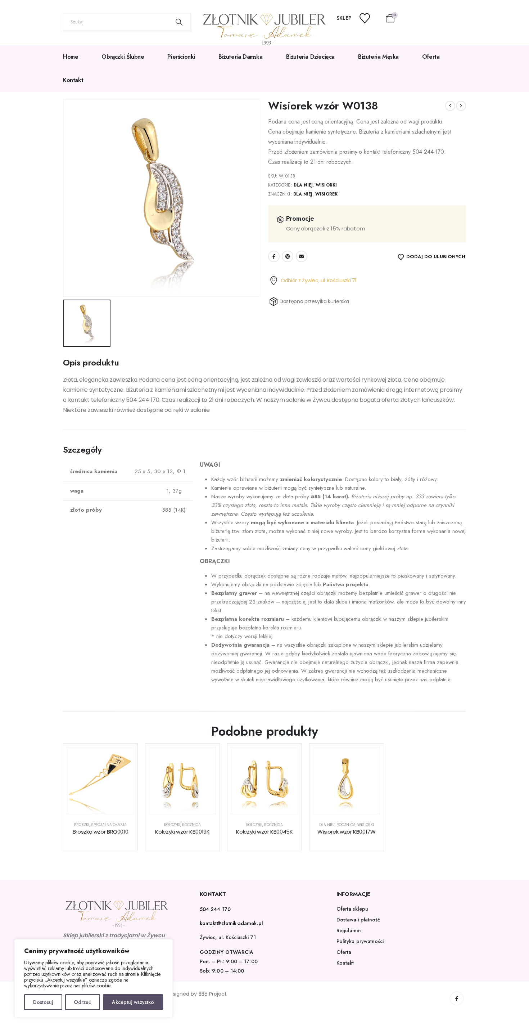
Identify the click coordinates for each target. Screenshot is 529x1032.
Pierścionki (181, 57)
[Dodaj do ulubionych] (123, 758)
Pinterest (287, 256)
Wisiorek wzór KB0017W (346, 831)
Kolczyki (172, 824)
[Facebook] (457, 998)
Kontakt (73, 80)
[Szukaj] (179, 22)
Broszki (81, 824)
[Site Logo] (264, 29)
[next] (461, 106)
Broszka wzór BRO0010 (100, 831)
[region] (93, 978)
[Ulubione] (369, 18)
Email (301, 256)
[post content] (100, 781)
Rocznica (191, 824)
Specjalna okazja (109, 824)
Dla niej (303, 185)
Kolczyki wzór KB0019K (182, 831)
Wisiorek (326, 194)
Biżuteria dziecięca (310, 57)
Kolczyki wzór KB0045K (264, 831)
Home (70, 57)
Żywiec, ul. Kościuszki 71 (228, 937)
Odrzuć (82, 1002)
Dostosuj (43, 1002)
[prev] (450, 106)
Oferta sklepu (352, 908)
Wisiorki (326, 185)
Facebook (274, 256)
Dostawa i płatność (358, 919)
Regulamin (348, 930)
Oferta (431, 57)
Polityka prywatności (360, 941)
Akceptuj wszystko (133, 1002)
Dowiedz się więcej (106, 806)
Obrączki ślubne (122, 57)
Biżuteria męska (378, 57)
